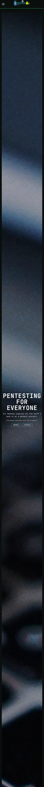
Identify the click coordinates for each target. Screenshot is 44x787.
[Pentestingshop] (22, 4)
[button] (3, 4)
